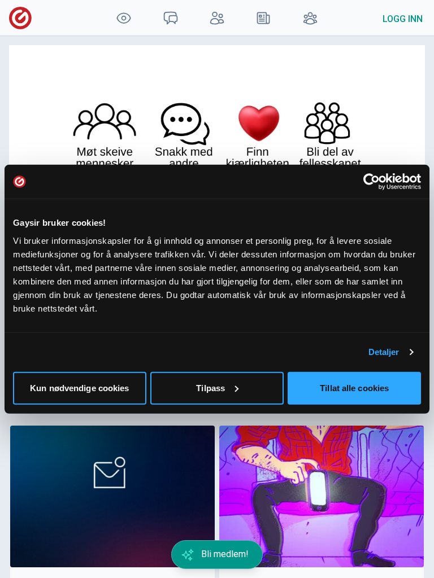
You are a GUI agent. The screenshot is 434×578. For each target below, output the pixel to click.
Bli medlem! (224, 554)
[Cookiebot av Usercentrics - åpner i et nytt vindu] (371, 181)
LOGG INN (403, 19)
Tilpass (210, 387)
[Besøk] (124, 17)
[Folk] (217, 17)
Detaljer (384, 352)
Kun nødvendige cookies (79, 387)
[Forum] (170, 17)
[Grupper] (310, 17)
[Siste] (263, 17)
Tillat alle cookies (354, 387)
